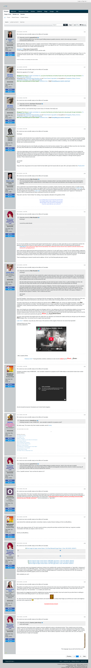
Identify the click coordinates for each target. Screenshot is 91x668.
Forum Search (47, 78)
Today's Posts (7, 14)
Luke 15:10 (19, 320)
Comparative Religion (22, 79)
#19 (85, 129)
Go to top (84, 661)
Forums (6, 11)
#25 (85, 458)
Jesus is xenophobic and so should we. (23, 442)
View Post (38, 37)
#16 (85, 31)
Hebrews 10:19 (28, 358)
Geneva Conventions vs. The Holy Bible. (23, 447)
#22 (85, 265)
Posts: (7, 50)
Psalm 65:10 (23, 246)
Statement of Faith (23, 11)
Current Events (38, 79)
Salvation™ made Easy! (21, 438)
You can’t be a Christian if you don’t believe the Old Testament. (27, 439)
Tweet (10, 55)
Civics (30, 79)
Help (61, 661)
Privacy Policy (76, 661)
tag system (54, 78)
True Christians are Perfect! (21, 435)
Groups (52, 11)
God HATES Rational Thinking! (22, 449)
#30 (85, 616)
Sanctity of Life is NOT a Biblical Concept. (23, 443)
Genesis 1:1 (20, 49)
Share (10, 52)
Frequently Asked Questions (32, 78)
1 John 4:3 (37, 190)
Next (84, 656)
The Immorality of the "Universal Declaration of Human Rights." (27, 446)
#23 (85, 366)
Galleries (39, 11)
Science (78, 78)
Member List (16, 14)
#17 (85, 67)
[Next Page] (77, 25)
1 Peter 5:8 (79, 188)
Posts (6, 22)
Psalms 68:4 (81, 165)
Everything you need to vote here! (61, 81)
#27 (85, 517)
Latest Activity (14, 22)
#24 (85, 414)
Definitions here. (43, 81)
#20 (85, 173)
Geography (68, 78)
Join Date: (8, 47)
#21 (85, 211)
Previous (69, 656)
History (73, 78)
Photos (22, 22)
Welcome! (13, 11)
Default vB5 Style (9, 661)
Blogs (45, 11)
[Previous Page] (76, 25)
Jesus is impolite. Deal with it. (21, 441)
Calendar (22, 14)
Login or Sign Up (82, 1)
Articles (33, 11)
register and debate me (34, 75)
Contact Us (67, 661)
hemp (50, 425)
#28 (85, 543)
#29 (85, 582)
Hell (57, 11)
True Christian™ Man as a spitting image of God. (25, 450)
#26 (85, 489)
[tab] (6, 22)
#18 (85, 98)
